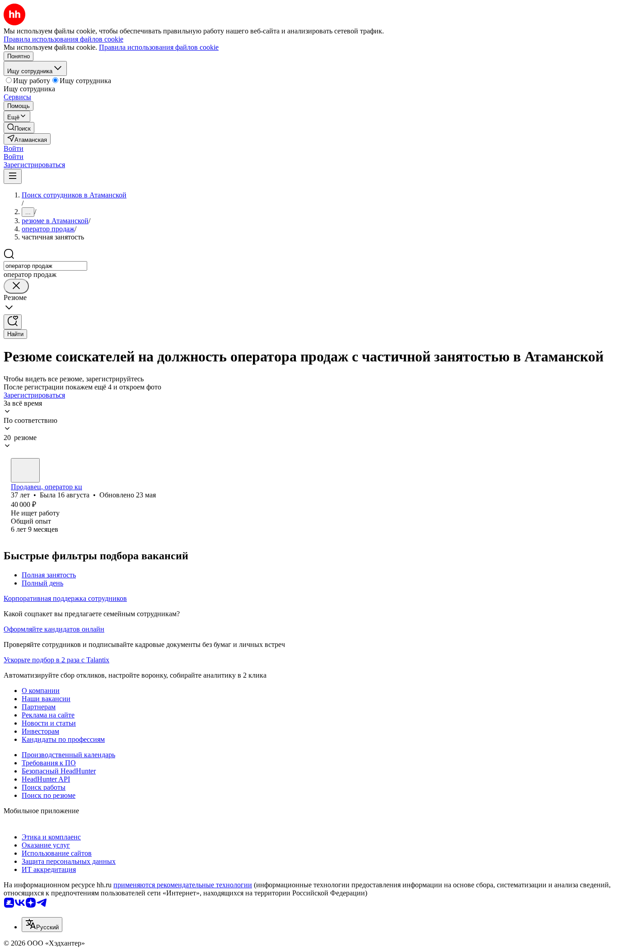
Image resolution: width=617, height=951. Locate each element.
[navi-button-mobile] (13, 176)
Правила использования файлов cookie (159, 47)
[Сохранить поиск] (13, 321)
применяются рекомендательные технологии (182, 885)
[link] (19, 127)
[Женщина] (25, 470)
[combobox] (45, 266)
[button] (13, 148)
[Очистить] (16, 286)
